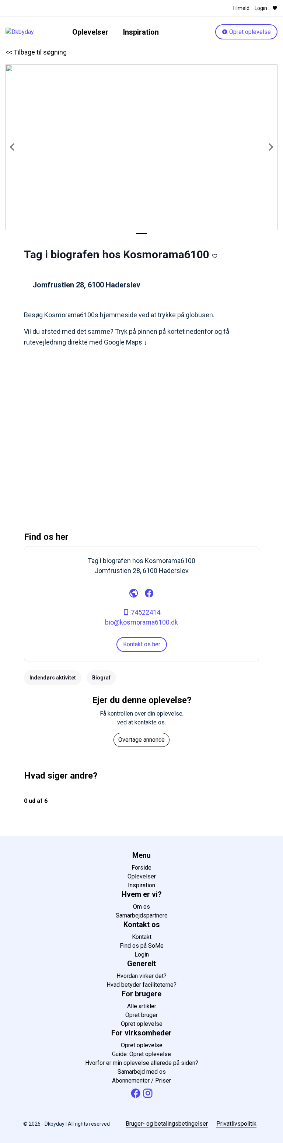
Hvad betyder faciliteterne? (141, 984)
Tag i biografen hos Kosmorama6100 (116, 254)
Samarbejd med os (142, 1071)
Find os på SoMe (142, 945)
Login (261, 8)
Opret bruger (141, 1014)
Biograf (101, 678)
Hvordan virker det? (141, 975)
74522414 (144, 612)
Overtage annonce (141, 739)
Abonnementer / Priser (141, 1080)
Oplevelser (90, 32)
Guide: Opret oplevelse (141, 1054)
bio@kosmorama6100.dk (141, 622)
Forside (141, 867)
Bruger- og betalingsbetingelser (167, 1123)
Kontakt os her (141, 644)
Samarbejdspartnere (142, 915)
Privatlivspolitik (236, 1123)
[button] (12, 147)
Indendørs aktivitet (52, 678)
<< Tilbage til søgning (36, 52)
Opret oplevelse (249, 31)
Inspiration (141, 32)
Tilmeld (240, 8)
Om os (141, 906)
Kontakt (141, 936)
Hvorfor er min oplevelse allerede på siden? (141, 1062)
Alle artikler (141, 1006)
